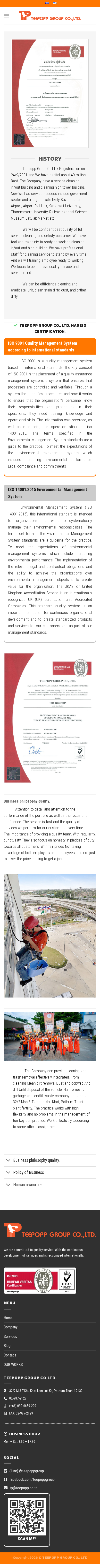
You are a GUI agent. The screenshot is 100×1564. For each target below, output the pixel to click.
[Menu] (6, 16)
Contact (10, 1355)
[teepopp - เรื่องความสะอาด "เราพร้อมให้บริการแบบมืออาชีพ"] (50, 16)
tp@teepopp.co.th (22, 1488)
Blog (7, 1345)
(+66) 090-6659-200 (22, 1406)
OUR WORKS (13, 1364)
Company (10, 1327)
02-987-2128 (17, 1398)
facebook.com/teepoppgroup (31, 1479)
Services (10, 1336)
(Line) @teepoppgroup (26, 1471)
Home (8, 1318)
